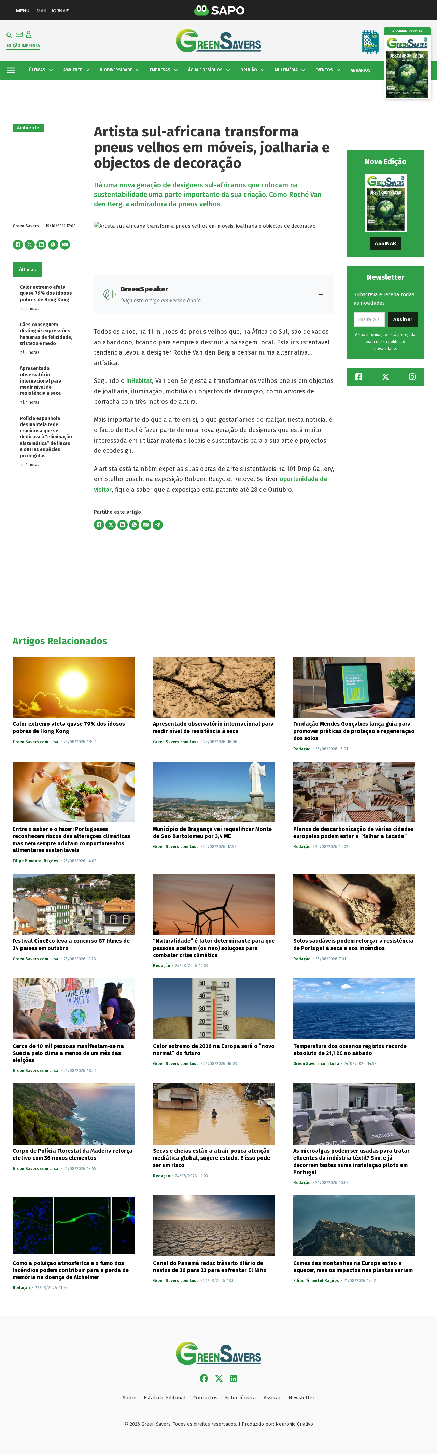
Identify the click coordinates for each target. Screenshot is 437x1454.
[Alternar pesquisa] (9, 35)
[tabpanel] (47, 378)
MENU (22, 11)
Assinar (385, 243)
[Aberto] (11, 70)
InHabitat (139, 381)
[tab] (27, 269)
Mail (42, 11)
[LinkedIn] (41, 245)
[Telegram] (158, 525)
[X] (30, 245)
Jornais (60, 11)
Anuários (361, 70)
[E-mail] (65, 245)
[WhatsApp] (53, 245)
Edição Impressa (23, 45)
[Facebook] (18, 245)
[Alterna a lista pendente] (51, 70)
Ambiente (28, 128)
